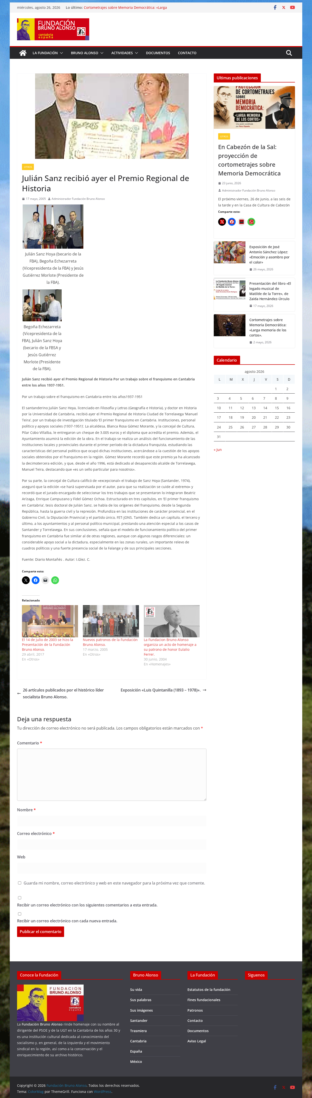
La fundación (45, 53)
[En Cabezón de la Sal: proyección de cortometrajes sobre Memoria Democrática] (254, 107)
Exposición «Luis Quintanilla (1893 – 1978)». (161, 690)
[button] (60, 53)
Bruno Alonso (84, 53)
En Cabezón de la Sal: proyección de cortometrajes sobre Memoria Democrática (249, 160)
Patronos (195, 1010)
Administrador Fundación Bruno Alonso (78, 199)
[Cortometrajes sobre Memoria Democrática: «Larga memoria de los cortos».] (229, 331)
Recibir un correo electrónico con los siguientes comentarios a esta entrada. (87, 905)
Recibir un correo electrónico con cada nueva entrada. (67, 921)
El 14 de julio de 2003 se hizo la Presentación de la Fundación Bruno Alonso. (47, 644)
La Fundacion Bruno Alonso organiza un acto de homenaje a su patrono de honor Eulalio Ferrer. (170, 647)
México (136, 1061)
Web (21, 857)
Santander (138, 1020)
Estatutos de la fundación (208, 989)
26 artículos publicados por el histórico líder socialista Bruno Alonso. (63, 693)
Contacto (187, 53)
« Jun (218, 449)
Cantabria (138, 1041)
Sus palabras (140, 999)
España (136, 1051)
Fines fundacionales (203, 999)
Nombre (26, 810)
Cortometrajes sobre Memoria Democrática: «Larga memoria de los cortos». (267, 327)
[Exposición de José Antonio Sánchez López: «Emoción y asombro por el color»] (229, 258)
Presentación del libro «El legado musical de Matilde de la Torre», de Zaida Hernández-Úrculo (270, 291)
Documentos (158, 53)
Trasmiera (138, 1030)
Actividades (122, 53)
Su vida (136, 989)
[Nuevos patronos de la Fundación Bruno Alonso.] (111, 621)
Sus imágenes (141, 1010)
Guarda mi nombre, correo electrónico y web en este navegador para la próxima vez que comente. (114, 883)
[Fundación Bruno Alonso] (23, 53)
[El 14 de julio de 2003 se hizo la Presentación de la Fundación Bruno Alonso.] (50, 621)
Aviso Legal (196, 1041)
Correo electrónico (36, 833)
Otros (28, 167)
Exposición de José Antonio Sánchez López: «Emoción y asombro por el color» (269, 254)
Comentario (29, 743)
